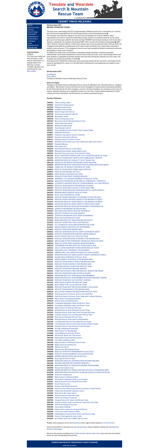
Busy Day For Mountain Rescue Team (68, 317)
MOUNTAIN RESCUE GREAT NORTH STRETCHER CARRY (77, 204)
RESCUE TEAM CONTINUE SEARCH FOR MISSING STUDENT (79, 199)
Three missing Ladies (62, 102)
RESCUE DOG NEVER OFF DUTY (68, 172)
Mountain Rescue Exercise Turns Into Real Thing (72, 153)
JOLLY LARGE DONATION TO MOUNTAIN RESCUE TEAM (77, 248)
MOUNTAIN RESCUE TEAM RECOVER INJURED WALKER (77, 361)
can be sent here (108, 423)
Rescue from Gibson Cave (64, 368)
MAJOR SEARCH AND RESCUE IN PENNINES (72, 227)
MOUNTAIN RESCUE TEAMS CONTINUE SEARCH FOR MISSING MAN (81, 370)
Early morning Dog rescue (64, 119)
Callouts (31, 30)
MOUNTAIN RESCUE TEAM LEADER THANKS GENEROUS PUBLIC (80, 255)
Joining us (31, 41)
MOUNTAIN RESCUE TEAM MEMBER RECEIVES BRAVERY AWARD (81, 278)
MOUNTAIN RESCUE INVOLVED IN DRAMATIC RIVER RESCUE (79, 206)
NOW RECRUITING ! (62, 132)
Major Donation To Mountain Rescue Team (70, 342)
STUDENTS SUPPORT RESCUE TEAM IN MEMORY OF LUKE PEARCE (82, 183)
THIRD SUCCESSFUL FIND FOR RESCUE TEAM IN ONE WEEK (79, 271)
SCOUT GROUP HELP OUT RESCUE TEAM (71, 236)
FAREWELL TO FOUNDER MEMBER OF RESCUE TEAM (76, 179)
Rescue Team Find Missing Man (66, 301)
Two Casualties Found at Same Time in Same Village (74, 130)
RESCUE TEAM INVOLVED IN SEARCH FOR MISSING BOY (77, 239)
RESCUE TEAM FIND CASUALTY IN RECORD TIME (74, 188)
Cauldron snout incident (63, 109)
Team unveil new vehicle (64, 123)
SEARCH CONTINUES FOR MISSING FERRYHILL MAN (75, 162)
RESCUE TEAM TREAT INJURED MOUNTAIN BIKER (75, 243)
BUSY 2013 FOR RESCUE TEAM (67, 195)
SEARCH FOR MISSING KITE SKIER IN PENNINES (74, 215)
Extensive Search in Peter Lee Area (67, 139)
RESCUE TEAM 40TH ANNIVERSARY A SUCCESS (74, 352)
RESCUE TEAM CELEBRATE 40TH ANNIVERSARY (74, 354)
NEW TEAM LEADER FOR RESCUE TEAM (71, 282)
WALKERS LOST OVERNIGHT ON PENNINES (72, 250)
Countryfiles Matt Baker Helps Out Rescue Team (72, 303)
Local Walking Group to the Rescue (67, 333)
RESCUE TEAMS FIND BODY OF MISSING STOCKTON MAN (78, 197)
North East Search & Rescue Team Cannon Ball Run (74, 294)
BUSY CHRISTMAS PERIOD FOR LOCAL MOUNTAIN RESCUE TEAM (81, 155)
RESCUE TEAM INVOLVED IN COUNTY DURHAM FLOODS (77, 232)
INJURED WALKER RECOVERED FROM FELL (72, 363)
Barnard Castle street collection (66, 137)
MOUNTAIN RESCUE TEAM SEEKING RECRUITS (73, 220)
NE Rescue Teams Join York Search (68, 335)
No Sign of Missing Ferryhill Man (66, 328)
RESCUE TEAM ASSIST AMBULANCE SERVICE (73, 169)
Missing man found (61, 347)
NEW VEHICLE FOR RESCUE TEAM (68, 174)
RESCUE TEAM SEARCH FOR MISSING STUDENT (74, 186)
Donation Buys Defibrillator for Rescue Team (71, 257)
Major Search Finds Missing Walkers (68, 299)
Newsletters (32, 34)
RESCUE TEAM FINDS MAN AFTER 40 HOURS (73, 273)
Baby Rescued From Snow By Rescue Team (71, 381)
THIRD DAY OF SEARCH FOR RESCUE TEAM (72, 167)
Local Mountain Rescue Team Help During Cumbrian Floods (76, 324)
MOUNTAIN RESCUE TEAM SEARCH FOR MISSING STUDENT (79, 202)
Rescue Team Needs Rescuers (66, 386)
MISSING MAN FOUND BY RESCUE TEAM (71, 192)
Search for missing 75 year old (66, 398)
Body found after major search (65, 393)
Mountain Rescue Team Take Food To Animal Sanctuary (75, 312)
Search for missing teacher (64, 105)
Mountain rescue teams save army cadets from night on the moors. (78, 142)
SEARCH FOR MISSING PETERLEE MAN (70, 209)
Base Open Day (60, 146)
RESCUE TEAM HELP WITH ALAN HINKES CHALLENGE (76, 287)
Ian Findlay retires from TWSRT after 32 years (71, 418)
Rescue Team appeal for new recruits (68, 416)
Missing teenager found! (63, 126)
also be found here (80, 427)
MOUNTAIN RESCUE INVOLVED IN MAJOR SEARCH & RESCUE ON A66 (82, 372)
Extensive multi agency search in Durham (70, 135)
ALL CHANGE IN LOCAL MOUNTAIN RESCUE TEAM (74, 225)
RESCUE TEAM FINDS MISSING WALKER (71, 268)
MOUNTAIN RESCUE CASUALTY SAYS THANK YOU (75, 160)
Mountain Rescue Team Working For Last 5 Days (72, 310)
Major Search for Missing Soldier (66, 377)
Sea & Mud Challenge (63, 407)
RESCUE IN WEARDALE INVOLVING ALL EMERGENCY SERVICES (80, 181)
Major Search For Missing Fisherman (68, 308)
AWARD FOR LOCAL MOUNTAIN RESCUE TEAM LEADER (77, 252)
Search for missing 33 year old (66, 405)
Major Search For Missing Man (66, 331)
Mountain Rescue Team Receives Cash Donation (72, 326)
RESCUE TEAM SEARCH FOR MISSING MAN (72, 289)
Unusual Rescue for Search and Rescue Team (71, 400)
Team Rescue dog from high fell (66, 114)
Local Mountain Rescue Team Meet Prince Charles (73, 322)
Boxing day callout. (62, 116)
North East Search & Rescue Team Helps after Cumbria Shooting (78, 296)
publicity (78, 423)
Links (30, 43)
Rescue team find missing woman (67, 349)
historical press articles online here (87, 433)
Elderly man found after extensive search (69, 391)
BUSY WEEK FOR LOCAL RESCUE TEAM (71, 285)
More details (31, 71)
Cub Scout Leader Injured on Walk (67, 411)
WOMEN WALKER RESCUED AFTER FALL (71, 356)
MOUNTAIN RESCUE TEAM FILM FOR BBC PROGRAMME (77, 365)
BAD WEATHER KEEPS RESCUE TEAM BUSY (72, 211)
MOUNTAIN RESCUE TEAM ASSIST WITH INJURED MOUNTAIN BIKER (82, 165)
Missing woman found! (63, 107)
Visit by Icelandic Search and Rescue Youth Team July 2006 (76, 402)
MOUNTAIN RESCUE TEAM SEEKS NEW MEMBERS (75, 275)
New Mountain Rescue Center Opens (68, 149)
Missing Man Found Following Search (68, 338)
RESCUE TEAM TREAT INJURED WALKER (71, 176)
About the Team (33, 27)
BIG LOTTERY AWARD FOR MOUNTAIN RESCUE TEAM (76, 292)
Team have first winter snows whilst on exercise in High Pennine (78, 388)
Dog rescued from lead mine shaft (67, 395)
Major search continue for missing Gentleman (71, 409)
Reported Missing (61, 144)
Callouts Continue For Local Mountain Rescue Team (73, 315)
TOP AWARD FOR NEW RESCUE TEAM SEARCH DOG (75, 245)
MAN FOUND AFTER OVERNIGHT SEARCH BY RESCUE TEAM (79, 241)
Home (30, 25)
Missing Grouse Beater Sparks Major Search (71, 151)
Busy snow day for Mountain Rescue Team (70, 121)
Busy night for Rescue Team (65, 358)
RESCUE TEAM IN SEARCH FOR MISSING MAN (73, 264)
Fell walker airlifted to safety (65, 340)
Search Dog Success (62, 384)
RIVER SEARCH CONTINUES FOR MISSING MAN (74, 259)
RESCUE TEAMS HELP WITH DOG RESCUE (72, 222)
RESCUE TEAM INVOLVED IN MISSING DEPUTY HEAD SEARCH (79, 190)
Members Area (33, 45)
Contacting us (33, 39)
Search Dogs (32, 32)
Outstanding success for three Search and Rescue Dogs (75, 414)
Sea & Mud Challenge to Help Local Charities (71, 379)
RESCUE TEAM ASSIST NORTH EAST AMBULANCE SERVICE (78, 158)
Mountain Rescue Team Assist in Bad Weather (71, 319)
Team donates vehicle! (63, 128)
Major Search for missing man (65, 345)
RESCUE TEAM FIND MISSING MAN (68, 229)
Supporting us (33, 36)
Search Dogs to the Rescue (65, 112)
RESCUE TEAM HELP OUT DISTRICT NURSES (73, 280)
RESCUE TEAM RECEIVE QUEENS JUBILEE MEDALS (75, 234)
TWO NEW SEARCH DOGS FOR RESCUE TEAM (73, 266)
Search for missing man (63, 375)
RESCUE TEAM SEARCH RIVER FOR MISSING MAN (75, 262)
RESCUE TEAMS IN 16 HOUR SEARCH (70, 213)
